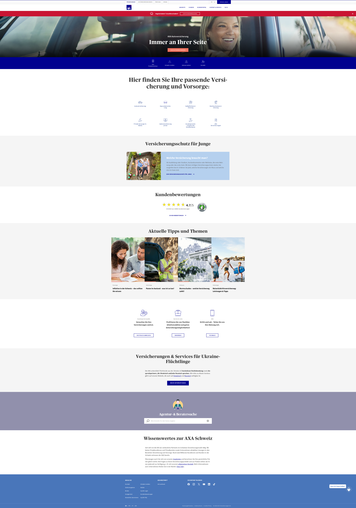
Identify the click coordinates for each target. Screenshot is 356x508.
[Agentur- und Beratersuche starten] (207, 420)
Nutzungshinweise (187, 506)
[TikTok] (214, 483)
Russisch (188, 376)
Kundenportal (201, 7)
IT (133, 506)
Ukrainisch (177, 376)
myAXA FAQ (143, 497)
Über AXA (158, 2)
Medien (142, 487)
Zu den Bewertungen (176, 215)
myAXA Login (144, 491)
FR (129, 506)
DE (126, 506)
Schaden (191, 7)
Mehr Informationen (178, 383)
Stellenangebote (130, 487)
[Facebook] (189, 483)
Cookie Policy (208, 506)
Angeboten (177, 459)
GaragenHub (128, 494)
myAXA (165, 2)
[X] (199, 483)
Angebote (182, 7)
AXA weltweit (161, 484)
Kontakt (127, 484)
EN (136, 506)
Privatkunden (131, 2)
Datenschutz (198, 506)
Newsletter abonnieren (131, 497)
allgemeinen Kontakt (185, 464)
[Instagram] (194, 483)
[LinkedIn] (209, 483)
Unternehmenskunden (145, 2)
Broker (127, 491)
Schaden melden (145, 484)
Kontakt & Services (215, 7)
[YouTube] (204, 483)
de (211, 2)
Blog (226, 7)
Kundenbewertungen (146, 494)
